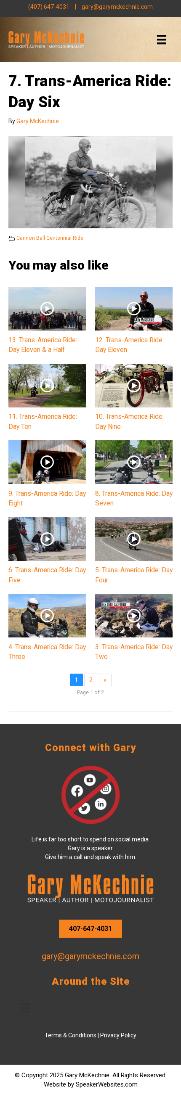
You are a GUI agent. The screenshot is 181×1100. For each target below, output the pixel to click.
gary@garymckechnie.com (117, 6)
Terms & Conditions (70, 1035)
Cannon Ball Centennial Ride (49, 238)
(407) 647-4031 (48, 6)
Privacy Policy (118, 1035)
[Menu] (162, 39)
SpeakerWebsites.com (107, 1084)
